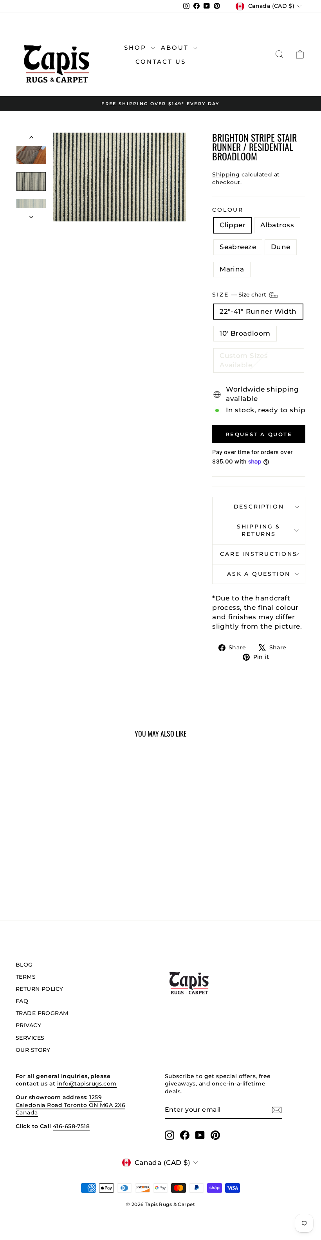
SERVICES (30, 1037)
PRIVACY (28, 1025)
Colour (227, 209)
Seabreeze (238, 247)
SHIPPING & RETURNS (259, 530)
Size (240, 294)
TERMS (26, 976)
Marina (232, 269)
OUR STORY (33, 1049)
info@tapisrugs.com (87, 1083)
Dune (280, 247)
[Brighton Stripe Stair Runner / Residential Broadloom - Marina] (70, 873)
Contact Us (160, 61)
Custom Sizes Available (244, 360)
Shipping (226, 174)
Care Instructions (259, 553)
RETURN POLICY (39, 988)
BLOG (24, 964)
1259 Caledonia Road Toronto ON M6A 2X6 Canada (70, 1105)
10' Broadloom (245, 333)
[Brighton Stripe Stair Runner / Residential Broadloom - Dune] (59, 873)
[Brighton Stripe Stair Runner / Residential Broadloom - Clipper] (27, 873)
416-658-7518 (71, 1126)
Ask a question (258, 573)
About (176, 47)
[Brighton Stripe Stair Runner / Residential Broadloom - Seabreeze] (48, 873)
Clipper (232, 225)
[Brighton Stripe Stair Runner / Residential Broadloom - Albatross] (38, 873)
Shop (136, 47)
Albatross (277, 225)
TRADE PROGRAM (42, 1013)
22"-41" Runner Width (258, 311)
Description (259, 506)
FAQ (22, 1001)
